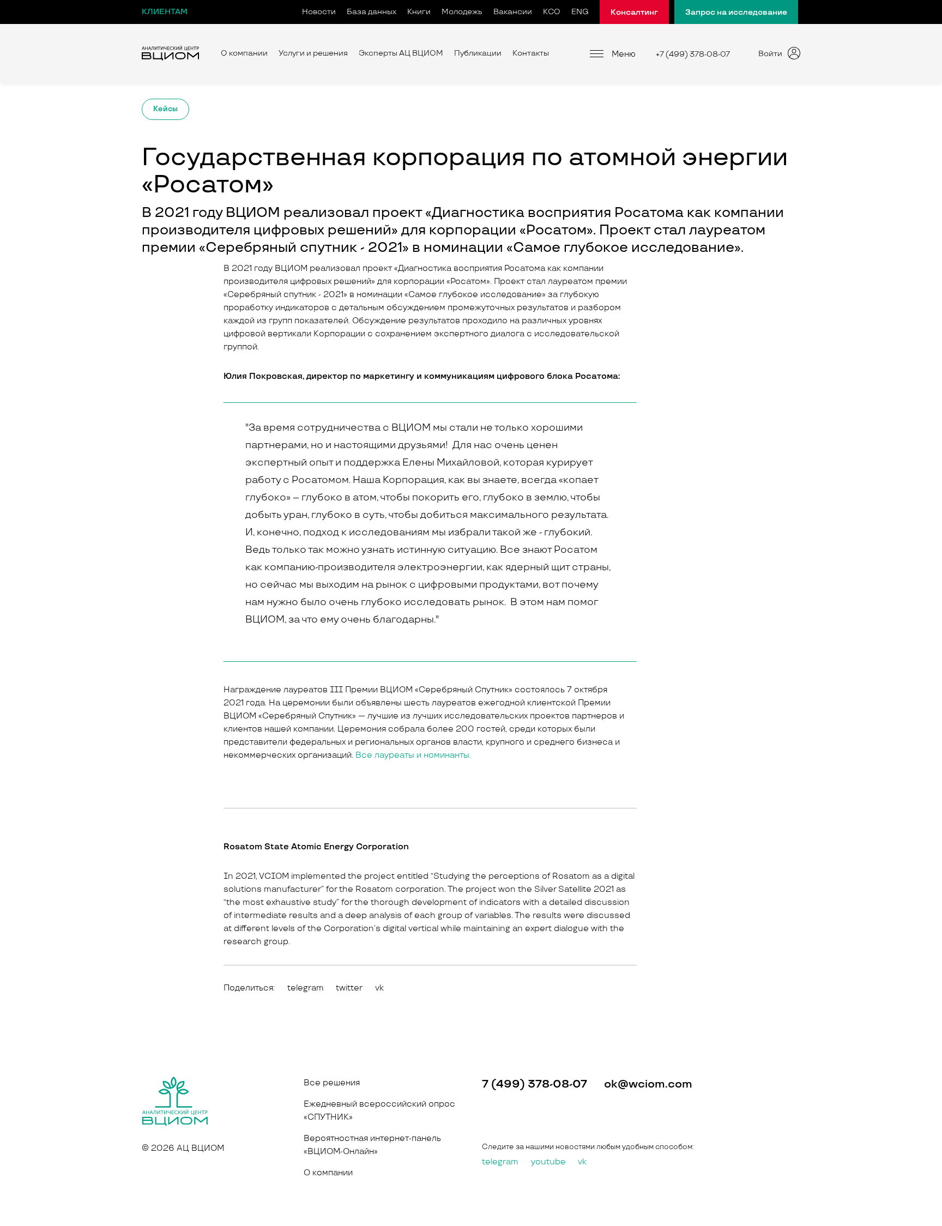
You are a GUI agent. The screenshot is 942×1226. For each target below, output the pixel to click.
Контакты (530, 53)
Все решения (332, 1083)
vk (582, 1162)
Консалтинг (634, 12)
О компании (244, 53)
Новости (319, 12)
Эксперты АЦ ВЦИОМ (401, 53)
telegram (500, 1162)
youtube (548, 1162)
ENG (580, 12)
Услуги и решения (313, 53)
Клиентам (165, 12)
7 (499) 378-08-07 (534, 1084)
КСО (551, 12)
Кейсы (165, 109)
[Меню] (596, 53)
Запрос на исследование (736, 12)
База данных (371, 12)
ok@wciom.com (648, 1084)
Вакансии (512, 12)
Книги (419, 12)
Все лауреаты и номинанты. (413, 755)
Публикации (478, 53)
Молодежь (462, 12)
